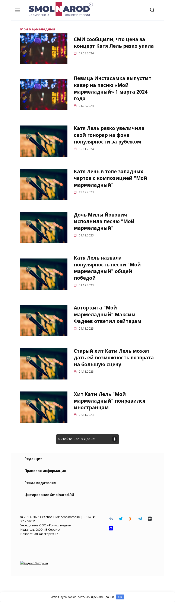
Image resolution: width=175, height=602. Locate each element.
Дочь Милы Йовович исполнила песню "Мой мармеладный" (104, 221)
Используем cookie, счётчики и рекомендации (82, 597)
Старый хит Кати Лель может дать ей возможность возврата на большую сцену (114, 358)
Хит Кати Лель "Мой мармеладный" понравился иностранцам (109, 401)
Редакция (33, 458)
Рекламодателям (41, 482)
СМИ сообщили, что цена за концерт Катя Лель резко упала (114, 42)
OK (120, 597)
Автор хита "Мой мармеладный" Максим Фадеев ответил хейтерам (107, 315)
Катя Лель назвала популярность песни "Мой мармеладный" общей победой (107, 268)
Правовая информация (45, 470)
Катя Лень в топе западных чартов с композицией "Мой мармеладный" (110, 178)
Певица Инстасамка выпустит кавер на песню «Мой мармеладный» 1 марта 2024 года (112, 88)
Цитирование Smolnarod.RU (49, 494)
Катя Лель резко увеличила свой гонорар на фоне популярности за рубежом (109, 135)
